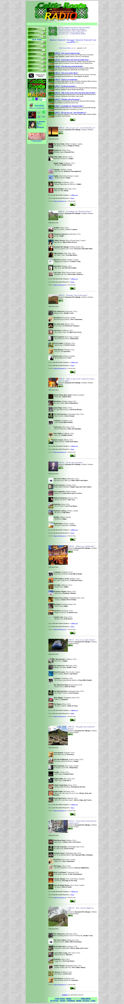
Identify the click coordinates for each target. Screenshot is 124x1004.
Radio (68, 999)
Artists (62, 1001)
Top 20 (34, 39)
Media (78, 1001)
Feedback (71, 1001)
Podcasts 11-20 (61, 39)
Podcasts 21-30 (70, 39)
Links (93, 1001)
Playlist (39, 39)
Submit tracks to (37, 108)
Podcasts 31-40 (79, 39)
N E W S (86, 1001)
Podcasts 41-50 (88, 39)
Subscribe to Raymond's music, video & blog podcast (37, 141)
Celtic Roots (60, 999)
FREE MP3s (86, 999)
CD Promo (54, 1001)
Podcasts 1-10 (53, 39)
